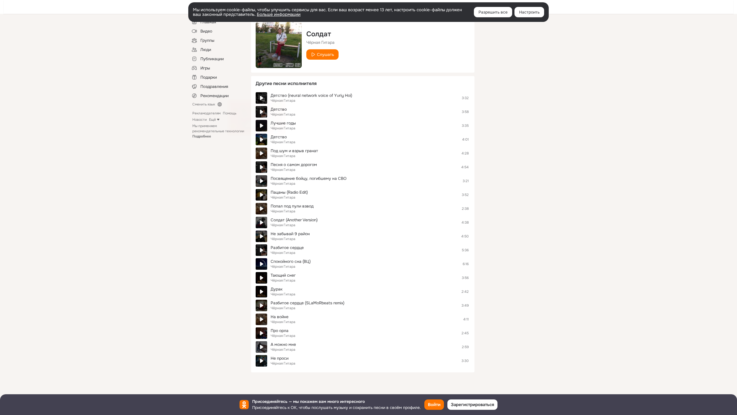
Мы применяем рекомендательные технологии (218, 131)
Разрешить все (493, 12)
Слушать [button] (325, 54)
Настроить (529, 12)
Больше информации (279, 14)
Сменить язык (203, 104)
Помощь (229, 113)
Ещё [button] (212, 119)
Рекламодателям (206, 113)
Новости (199, 119)
